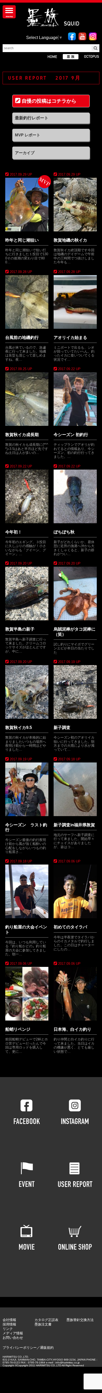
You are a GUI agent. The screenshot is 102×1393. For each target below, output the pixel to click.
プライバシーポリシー (20, 1348)
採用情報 (9, 1324)
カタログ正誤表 (46, 1320)
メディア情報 (13, 1333)
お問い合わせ (13, 1338)
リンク (8, 1329)
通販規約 (47, 1348)
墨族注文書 (43, 1324)
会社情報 (9, 1320)
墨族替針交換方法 (80, 1320)
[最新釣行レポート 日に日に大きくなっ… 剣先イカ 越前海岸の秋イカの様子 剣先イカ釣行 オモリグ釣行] (51, 118)
